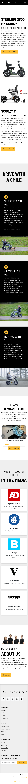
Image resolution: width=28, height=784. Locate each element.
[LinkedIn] (8, 699)
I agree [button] (24, 781)
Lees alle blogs (14, 448)
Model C (3, 715)
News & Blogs (5, 748)
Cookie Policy (24, 777)
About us (4, 742)
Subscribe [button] (22, 762)
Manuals (3, 732)
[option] (14, 435)
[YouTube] (12, 699)
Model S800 (4, 718)
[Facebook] (3, 699)
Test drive (4, 710)
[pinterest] (21, 699)
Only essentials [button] (17, 781)
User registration (6, 726)
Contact (3, 750)
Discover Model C (8, 149)
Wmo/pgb (4, 745)
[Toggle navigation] (25, 2)
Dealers (3, 713)
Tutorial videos (5, 729)
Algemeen (7, 444)
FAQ (2, 734)
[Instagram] (17, 699)
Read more (6, 675)
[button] (3, 435)
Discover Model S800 (9, 52)
